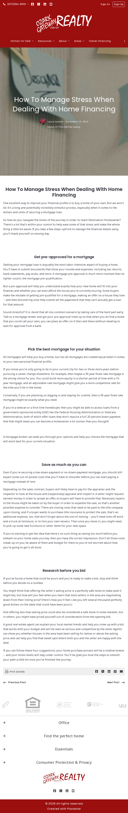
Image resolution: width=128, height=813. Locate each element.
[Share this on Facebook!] (96, 671)
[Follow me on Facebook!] (32, 4)
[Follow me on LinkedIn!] (44, 4)
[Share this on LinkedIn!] (109, 671)
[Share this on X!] (102, 671)
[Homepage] (64, 23)
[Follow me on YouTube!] (51, 4)
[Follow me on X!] (38, 4)
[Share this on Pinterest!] (115, 671)
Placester (74, 809)
